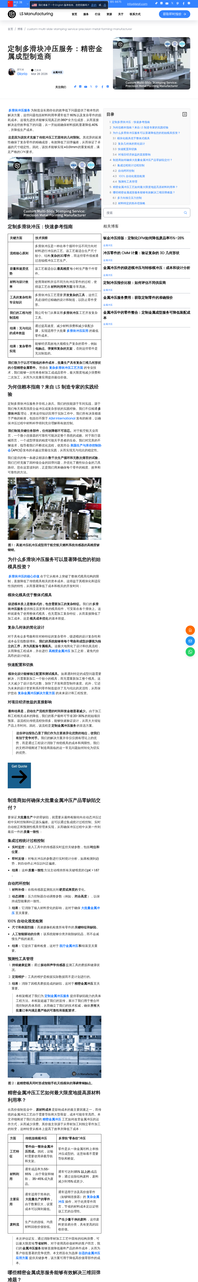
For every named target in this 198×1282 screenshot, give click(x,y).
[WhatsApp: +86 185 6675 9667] (190, 651)
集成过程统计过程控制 (130, 165)
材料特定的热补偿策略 (131, 203)
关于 (121, 14)
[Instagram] (189, 4)
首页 (74, 14)
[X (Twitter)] (172, 4)
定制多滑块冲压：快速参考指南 (131, 122)
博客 (20, 29)
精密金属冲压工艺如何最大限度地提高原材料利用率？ (145, 187)
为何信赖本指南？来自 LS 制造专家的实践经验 (140, 127)
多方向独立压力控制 (129, 198)
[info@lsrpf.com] (190, 641)
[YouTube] (167, 4)
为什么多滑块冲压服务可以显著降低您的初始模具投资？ (146, 133)
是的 (93, 5)
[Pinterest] (177, 4)
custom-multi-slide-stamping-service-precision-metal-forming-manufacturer (79, 29)
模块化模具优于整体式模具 (133, 138)
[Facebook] (183, 4)
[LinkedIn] (161, 4)
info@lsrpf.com (137, 4)
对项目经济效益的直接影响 (134, 154)
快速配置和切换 (127, 149)
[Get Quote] (190, 630)
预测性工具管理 (127, 182)
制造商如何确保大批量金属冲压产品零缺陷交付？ (142, 160)
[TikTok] (156, 4)
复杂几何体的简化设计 (131, 144)
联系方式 (135, 14)
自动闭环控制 (126, 171)
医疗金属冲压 (69, 946)
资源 (109, 14)
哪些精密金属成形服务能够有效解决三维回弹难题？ (144, 192)
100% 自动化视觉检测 (131, 176)
